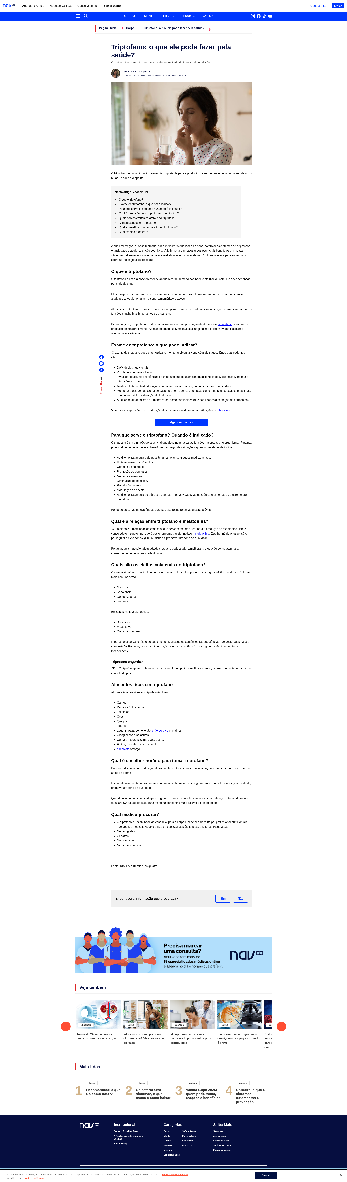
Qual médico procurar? (134, 231)
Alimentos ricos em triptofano (138, 222)
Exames (168, 1145)
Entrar (338, 5)
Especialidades (172, 1154)
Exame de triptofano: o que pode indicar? (146, 204)
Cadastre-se (318, 5)
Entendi (266, 1175)
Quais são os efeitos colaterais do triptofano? (148, 218)
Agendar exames (33, 5)
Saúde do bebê (221, 1140)
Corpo (130, 28)
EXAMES (189, 16)
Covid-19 (187, 1145)
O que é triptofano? (131, 199)
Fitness (167, 1140)
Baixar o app (112, 5)
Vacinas (193, 1083)
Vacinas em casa (222, 1145)
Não (240, 898)
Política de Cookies (34, 1178)
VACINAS (209, 16)
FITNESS (169, 16)
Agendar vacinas (61, 5)
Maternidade (189, 1136)
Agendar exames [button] (181, 422)
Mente (167, 1136)
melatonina (202, 533)
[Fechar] (341, 1175)
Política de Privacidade (175, 1174)
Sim (223, 898)
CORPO (129, 16)
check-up (224, 410)
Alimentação (220, 1136)
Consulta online (87, 5)
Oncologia (86, 1025)
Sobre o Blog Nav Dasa (126, 1131)
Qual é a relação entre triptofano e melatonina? (149, 213)
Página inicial (108, 28)
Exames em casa (222, 1150)
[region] (173, 1175)
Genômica (187, 1140)
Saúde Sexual (189, 1131)
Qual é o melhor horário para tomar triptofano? (149, 227)
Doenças (179, 1025)
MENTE (149, 16)
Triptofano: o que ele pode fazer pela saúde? (173, 28)
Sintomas (218, 1131)
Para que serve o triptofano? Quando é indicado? (150, 208)
